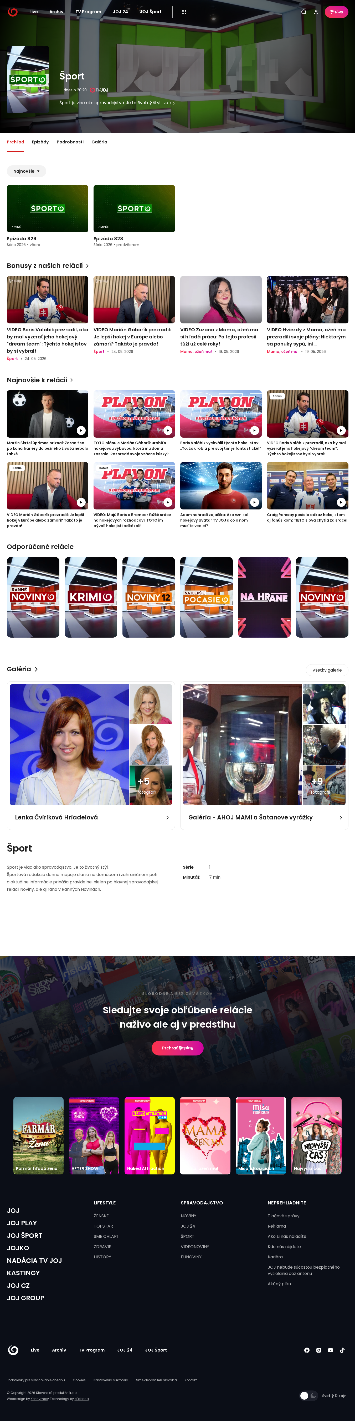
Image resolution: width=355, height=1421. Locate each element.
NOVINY (188, 1216)
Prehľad (15, 142)
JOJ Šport (151, 12)
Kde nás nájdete (284, 1247)
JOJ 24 (120, 12)
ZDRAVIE (102, 1247)
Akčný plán (279, 1284)
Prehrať (170, 1048)
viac (167, 103)
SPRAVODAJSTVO (202, 1202)
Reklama (277, 1226)
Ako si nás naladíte (287, 1236)
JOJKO (18, 1248)
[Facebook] (307, 1350)
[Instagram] (319, 1350)
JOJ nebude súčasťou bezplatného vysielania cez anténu (304, 1270)
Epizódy (40, 142)
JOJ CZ (18, 1285)
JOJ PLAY (22, 1223)
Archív (56, 12)
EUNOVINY (191, 1257)
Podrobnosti (70, 142)
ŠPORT (187, 1236)
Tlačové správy (284, 1216)
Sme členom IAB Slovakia (156, 1380)
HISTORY (102, 1257)
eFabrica (82, 1399)
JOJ (13, 1210)
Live (33, 12)
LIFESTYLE (105, 1202)
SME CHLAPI (106, 1236)
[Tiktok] (342, 1350)
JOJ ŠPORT (24, 1235)
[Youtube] (331, 1350)
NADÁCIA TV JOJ (34, 1260)
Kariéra (275, 1257)
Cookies (79, 1380)
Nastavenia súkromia (111, 1380)
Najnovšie (23, 171)
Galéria (99, 142)
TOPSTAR (103, 1226)
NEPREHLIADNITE (287, 1202)
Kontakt (191, 1380)
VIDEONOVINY (195, 1247)
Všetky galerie (327, 670)
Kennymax (39, 1399)
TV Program (88, 12)
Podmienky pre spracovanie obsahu (36, 1380)
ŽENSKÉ (101, 1216)
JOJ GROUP (25, 1298)
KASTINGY (23, 1273)
